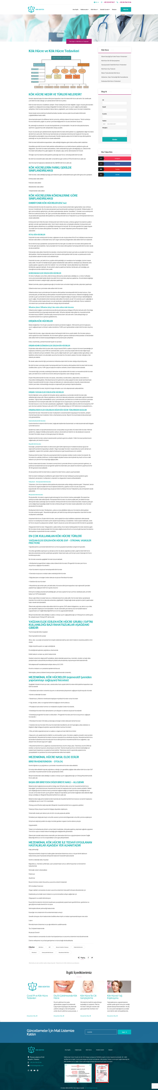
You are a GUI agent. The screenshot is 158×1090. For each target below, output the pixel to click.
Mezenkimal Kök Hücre (64, 952)
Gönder (114, 139)
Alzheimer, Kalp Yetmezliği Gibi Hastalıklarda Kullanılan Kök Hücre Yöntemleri (114, 79)
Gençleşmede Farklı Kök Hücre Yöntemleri (113, 64)
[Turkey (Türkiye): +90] (104, 124)
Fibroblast (34, 952)
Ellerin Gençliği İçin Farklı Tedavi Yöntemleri (114, 56)
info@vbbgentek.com (36, 1065)
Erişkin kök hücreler (78, 947)
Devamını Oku (31, 1015)
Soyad (104, 107)
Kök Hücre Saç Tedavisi (108, 68)
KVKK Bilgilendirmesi (91, 1088)
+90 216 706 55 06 (35, 1062)
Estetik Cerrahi (104, 9)
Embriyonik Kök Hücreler (47, 952)
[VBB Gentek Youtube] (34, 1070)
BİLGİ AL (125, 9)
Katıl (123, 1032)
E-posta (104, 114)
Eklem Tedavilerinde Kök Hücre (110, 73)
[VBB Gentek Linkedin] (37, 1070)
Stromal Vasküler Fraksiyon (62, 947)
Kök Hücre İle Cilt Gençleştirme (110, 60)
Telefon (104, 121)
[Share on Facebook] (88, 957)
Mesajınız (104, 128)
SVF (49, 947)
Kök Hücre (94, 9)
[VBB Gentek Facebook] (31, 1070)
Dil (96, 2)
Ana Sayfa (75, 9)
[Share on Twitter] (92, 957)
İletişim (114, 9)
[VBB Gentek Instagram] (28, 1070)
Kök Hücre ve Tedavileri (82, 41)
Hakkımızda (84, 9)
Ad (103, 100)
